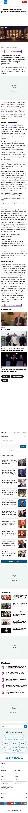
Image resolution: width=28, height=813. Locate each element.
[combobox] (14, 726)
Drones (14, 743)
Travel (16, 776)
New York (5, 376)
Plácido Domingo (12, 127)
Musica (3, 327)
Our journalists (18, 783)
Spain (22, 743)
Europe (3, 767)
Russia (5, 747)
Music (23, 747)
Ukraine (6, 743)
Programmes (4, 783)
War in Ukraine (8, 739)
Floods (6, 750)
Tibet (14, 750)
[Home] (1, 5)
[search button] (25, 726)
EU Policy (17, 770)
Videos (17, 779)
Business (3, 770)
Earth (2, 773)
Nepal (21, 750)
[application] (14, 34)
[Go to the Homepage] (5, 2)
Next (16, 773)
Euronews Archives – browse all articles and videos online (7, 787)
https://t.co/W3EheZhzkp (12, 195)
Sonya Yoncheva (16, 203)
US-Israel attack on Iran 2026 (14, 736)
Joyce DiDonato (15, 234)
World (16, 767)
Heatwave (14, 747)
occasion (15, 104)
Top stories (6, 592)
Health (3, 776)
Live (24, 1)
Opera (4, 380)
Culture (3, 779)
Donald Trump (20, 739)
